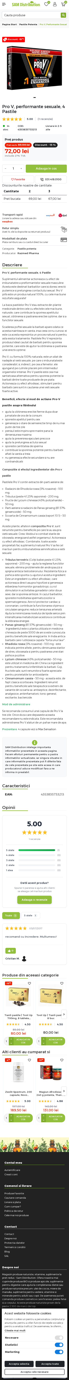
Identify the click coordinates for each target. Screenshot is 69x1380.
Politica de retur (13, 1210)
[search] (63, 15)
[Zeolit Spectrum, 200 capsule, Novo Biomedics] (18, 1072)
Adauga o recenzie (34, 899)
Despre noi (10, 1238)
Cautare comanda (15, 1197)
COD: (21, 126)
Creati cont (11, 1174)
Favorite (19, 179)
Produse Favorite (14, 1193)
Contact (9, 1234)
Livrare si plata (12, 1202)
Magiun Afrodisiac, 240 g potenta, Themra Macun (50, 1093)
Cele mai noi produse (16, 1215)
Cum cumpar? (12, 1206)
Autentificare (12, 1170)
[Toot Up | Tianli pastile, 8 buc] (50, 995)
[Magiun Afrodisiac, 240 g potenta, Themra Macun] (50, 1072)
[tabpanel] (34, 69)
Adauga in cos (46, 168)
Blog (7, 1251)
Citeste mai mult (14, 1330)
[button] (5, 4)
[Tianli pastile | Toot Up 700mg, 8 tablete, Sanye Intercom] (18, 995)
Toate (10, 915)
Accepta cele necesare (34, 1371)
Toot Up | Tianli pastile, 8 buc (50, 1017)
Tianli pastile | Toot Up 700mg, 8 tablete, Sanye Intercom (18, 1017)
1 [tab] (34, 97)
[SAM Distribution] (26, 4)
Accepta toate (50, 1363)
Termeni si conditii (14, 1247)
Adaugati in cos (23, 1041)
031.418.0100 (52, 179)
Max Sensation (47, 729)
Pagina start (9, 24)
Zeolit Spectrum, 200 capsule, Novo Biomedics (18, 1093)
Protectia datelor (14, 1242)
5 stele (30, 915)
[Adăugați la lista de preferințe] (29, 983)
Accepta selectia (19, 1363)
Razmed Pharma (28, 253)
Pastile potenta (28, 24)
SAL (6, 1255)
